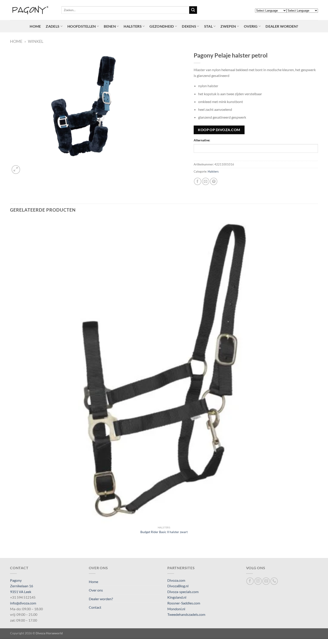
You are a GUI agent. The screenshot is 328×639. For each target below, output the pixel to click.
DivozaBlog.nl (178, 586)
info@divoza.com (23, 603)
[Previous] (12, 550)
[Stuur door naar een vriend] (205, 181)
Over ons (96, 590)
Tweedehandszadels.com (186, 614)
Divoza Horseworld (49, 633)
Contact (95, 607)
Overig (251, 26)
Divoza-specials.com (183, 592)
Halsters (133, 26)
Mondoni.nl (176, 609)
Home (35, 26)
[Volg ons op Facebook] (250, 581)
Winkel (35, 41)
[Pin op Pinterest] (213, 181)
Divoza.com (176, 580)
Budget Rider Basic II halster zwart (164, 532)
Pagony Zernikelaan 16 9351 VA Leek (21, 586)
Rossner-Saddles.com (183, 603)
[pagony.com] (32, 10)
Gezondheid (161, 26)
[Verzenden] (193, 10)
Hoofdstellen (81, 26)
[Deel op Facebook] (197, 181)
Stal (208, 26)
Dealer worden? (282, 26)
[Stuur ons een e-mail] (266, 581)
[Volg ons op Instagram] (258, 581)
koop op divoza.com (219, 130)
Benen (110, 26)
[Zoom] (16, 169)
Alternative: (202, 140)
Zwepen (228, 26)
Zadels (52, 26)
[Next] (26, 167)
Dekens (189, 26)
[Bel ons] (274, 581)
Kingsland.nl (176, 597)
